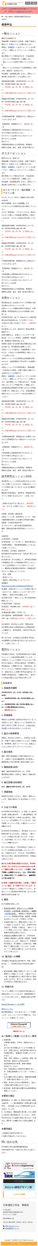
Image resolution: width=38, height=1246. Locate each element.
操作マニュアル (7, 1009)
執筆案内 (9, 914)
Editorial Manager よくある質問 (13, 1004)
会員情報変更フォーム (12, 1228)
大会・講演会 (9, 16)
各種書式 (11, 47)
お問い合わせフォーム (12, 1226)
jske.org (21, 11)
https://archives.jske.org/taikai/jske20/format (17, 586)
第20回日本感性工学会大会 (22, 16)
